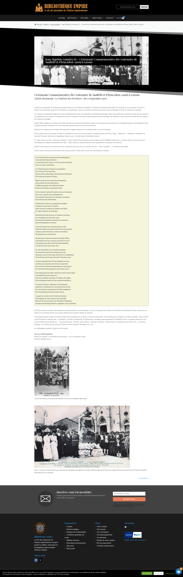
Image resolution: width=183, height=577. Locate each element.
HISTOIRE (84, 18)
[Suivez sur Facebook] (36, 560)
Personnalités (55, 24)
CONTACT (110, 18)
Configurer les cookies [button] (172, 573)
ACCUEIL (61, 18)
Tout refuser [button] (158, 573)
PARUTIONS (96, 18)
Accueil (39, 24)
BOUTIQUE (72, 18)
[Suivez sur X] (40, 560)
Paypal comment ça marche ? (135, 540)
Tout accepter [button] (147, 573)
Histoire (46, 24)
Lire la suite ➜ (144, 478)
